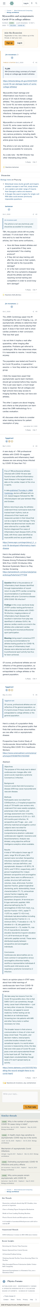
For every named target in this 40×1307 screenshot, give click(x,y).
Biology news (6, 180)
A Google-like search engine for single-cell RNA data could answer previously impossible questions (22, 196)
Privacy (25, 1299)
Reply (29, 162)
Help (31, 1299)
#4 (36, 446)
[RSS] (36, 1299)
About (12, 1299)
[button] (33, 62)
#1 (36, 62)
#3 (36, 311)
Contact (5, 1299)
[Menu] (4, 3)
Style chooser (9, 1296)
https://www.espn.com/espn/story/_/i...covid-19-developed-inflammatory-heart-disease (19, 545)
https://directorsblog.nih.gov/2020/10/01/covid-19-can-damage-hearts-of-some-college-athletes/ (20, 84)
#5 (36, 695)
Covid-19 (21, 25)
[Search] (36, 3)
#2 (36, 214)
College (13, 25)
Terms (19, 1299)
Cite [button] (34, 162)
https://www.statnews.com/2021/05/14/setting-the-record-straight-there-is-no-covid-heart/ (20, 1070)
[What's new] (32, 3)
